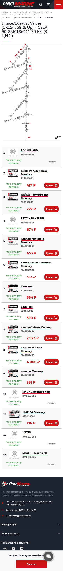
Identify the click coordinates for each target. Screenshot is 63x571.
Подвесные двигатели (40, 12)
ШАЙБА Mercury (33, 412)
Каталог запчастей (20, 12)
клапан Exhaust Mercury (31, 348)
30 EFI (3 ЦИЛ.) (30, 14)
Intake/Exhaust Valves (44, 17)
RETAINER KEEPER (33, 218)
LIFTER (26, 432)
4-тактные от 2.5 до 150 (11, 14)
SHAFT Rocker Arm (34, 453)
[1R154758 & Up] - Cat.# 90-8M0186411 (17, 17)
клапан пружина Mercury (32, 240)
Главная (5, 12)
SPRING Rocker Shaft (36, 391)
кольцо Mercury (32, 371)
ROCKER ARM (29, 150)
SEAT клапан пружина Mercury (36, 263)
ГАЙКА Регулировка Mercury (34, 196)
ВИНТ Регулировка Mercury (34, 172)
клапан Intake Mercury (36, 327)
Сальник (27, 286)
